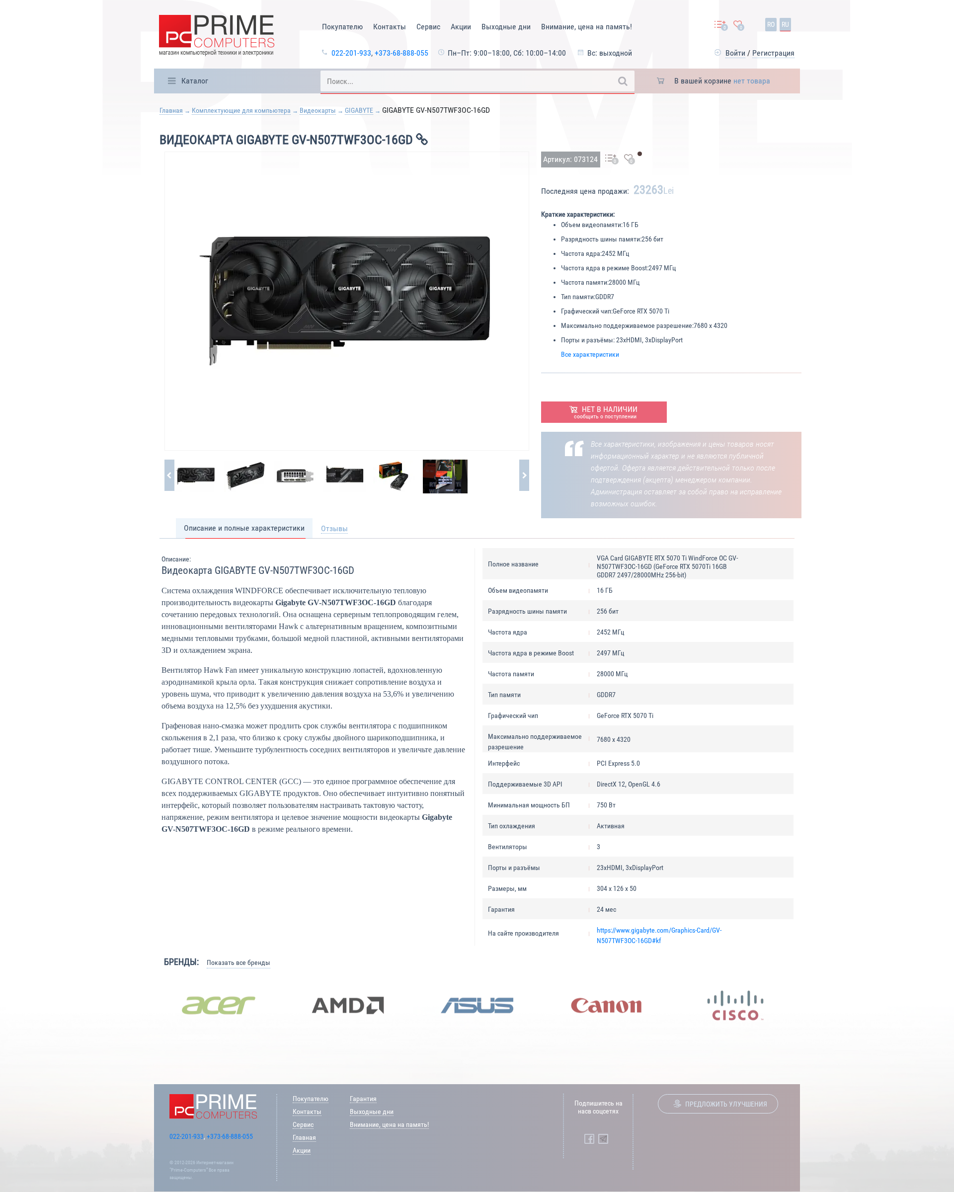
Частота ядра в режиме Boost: (604, 268)
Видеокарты (318, 110)
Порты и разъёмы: (588, 340)
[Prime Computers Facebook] (589, 1139)
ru (785, 24)
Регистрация (773, 53)
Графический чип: (587, 311)
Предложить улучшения (726, 1104)
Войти (735, 53)
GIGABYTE (359, 110)
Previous (147, 1006)
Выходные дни (506, 26)
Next (807, 1006)
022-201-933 (351, 53)
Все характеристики (590, 354)
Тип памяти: (578, 297)
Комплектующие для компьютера (241, 110)
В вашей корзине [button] (722, 80)
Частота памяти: (585, 282)
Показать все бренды (238, 962)
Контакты (389, 26)
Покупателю (342, 26)
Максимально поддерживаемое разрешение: (627, 325)
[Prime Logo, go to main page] (216, 37)
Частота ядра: (581, 253)
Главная (171, 110)
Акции (461, 26)
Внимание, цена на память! (586, 26)
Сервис (428, 26)
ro (771, 24)
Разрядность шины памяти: (601, 239)
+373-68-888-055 (401, 53)
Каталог (194, 80)
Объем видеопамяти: (592, 225)
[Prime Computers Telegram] (603, 1139)
